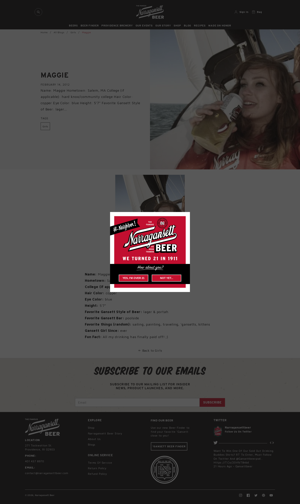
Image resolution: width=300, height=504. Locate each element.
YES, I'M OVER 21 (133, 278)
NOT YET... (166, 278)
